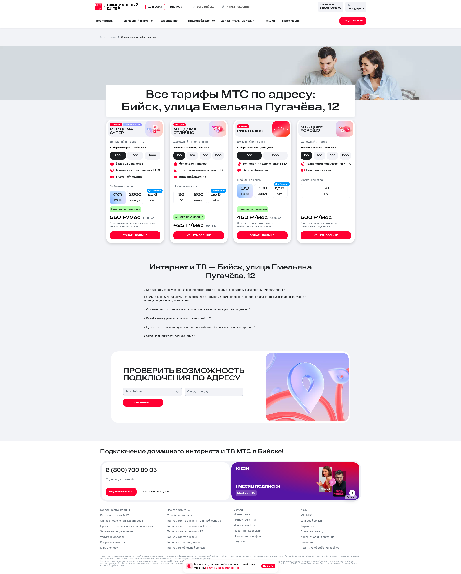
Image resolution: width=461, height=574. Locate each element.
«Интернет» (242, 514)
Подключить (177, 297)
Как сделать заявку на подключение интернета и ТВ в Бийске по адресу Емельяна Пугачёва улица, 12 (215, 290)
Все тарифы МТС (178, 510)
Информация (290, 21)
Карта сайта (309, 526)
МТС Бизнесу (109, 548)
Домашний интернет (138, 21)
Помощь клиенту (312, 531)
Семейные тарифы (179, 515)
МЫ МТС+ (307, 515)
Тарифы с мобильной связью (186, 548)
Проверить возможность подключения (126, 526)
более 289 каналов (129, 164)
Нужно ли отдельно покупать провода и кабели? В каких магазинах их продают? (201, 327)
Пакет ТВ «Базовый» (247, 531)
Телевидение (168, 21)
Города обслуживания (115, 510)
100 (179, 155)
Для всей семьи (311, 520)
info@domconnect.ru (117, 565)
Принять (268, 566)
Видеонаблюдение (201, 21)
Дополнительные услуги (238, 21)
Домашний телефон (247, 536)
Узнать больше (135, 235)
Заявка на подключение (116, 531)
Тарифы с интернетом (182, 537)
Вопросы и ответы (112, 542)
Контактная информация (317, 537)
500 (135, 155)
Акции (270, 21)
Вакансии (307, 542)
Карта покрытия (238, 6)
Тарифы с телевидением (183, 542)
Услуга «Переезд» (112, 537)
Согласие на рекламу (239, 556)
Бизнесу (176, 6)
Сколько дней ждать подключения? (170, 336)
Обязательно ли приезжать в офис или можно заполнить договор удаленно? (198, 309)
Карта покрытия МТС (114, 515)
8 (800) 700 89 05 (330, 7)
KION (304, 510)
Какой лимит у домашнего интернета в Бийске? (178, 318)
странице (206, 558)
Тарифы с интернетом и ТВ (185, 531)
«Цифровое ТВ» (244, 525)
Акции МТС (241, 541)
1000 (152, 155)
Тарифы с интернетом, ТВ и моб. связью (194, 520)
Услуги (238, 510)
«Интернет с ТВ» (245, 520)
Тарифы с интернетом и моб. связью (191, 526)
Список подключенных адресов (121, 520)
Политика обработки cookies (320, 548)
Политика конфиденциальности (181, 556)
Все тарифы (104, 21)
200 (118, 155)
